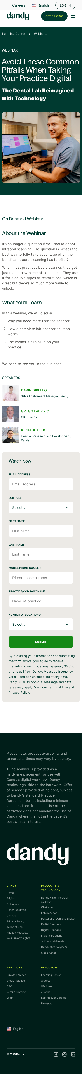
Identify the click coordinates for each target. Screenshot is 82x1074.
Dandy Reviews (16, 909)
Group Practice (16, 980)
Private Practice (16, 975)
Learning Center (13, 33)
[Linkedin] (73, 1054)
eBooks (45, 992)
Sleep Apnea (49, 952)
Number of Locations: (25, 614)
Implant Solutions (51, 935)
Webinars (40, 33)
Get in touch (14, 904)
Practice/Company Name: (27, 591)
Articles (45, 980)
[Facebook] (56, 1054)
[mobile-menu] (73, 16)
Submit (41, 641)
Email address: (20, 474)
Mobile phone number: (25, 568)
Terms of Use (58, 687)
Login (10, 997)
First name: (17, 521)
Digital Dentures (51, 930)
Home (10, 892)
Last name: (17, 544)
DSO (9, 986)
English (43, 5)
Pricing (11, 898)
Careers (18, 5)
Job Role (15, 497)
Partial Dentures (51, 924)
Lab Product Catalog (53, 997)
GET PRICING (54, 16)
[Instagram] (64, 1054)
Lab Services (49, 913)
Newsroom (47, 1003)
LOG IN (65, 5)
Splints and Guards (52, 941)
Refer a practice (16, 992)
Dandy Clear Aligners (54, 947)
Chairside (47, 907)
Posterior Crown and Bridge (58, 918)
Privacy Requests (17, 932)
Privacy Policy (19, 692)
